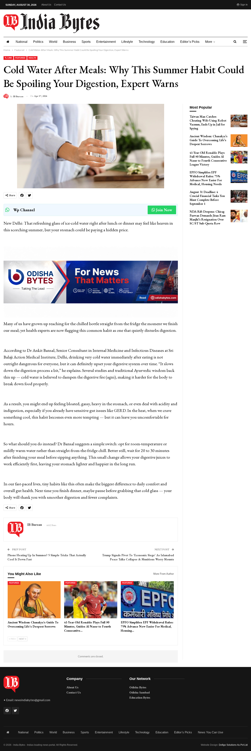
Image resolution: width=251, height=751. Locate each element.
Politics (38, 41)
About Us (46, 4)
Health (32, 58)
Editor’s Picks (189, 41)
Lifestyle (127, 41)
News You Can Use (210, 732)
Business (69, 41)
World (53, 41)
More (208, 41)
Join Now (164, 209)
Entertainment (106, 41)
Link (9, 58)
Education (167, 41)
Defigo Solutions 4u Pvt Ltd (233, 745)
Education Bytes (139, 697)
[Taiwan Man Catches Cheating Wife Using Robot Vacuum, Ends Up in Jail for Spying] (239, 121)
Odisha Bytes (137, 687)
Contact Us (60, 4)
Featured (20, 58)
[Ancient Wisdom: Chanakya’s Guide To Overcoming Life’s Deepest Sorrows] (34, 599)
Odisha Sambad (139, 692)
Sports (86, 41)
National (21, 41)
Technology (147, 41)
